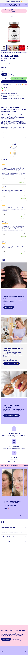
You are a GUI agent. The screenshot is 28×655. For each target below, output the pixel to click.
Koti (2, 52)
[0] (23, 5)
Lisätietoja (4, 138)
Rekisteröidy (15, 15)
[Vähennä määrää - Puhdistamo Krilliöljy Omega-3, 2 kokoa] (3, 78)
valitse (23, 10)
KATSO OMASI (16, 101)
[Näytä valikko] (1, 5)
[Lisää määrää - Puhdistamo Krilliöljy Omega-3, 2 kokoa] (8, 78)
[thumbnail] (4, 48)
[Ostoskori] (25, 5)
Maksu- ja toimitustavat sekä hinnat (11, 532)
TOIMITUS (5, 93)
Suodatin (5, 159)
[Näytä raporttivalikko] (24, 178)
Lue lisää (3, 133)
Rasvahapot (18, 52)
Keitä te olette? (5, 541)
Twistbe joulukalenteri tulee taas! (13, 1)
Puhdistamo (4, 60)
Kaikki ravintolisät (12, 52)
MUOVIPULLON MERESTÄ (20, 98)
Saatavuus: (4, 87)
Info (2, 651)
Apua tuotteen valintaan (8, 527)
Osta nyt (14, 81)
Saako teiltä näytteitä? (7, 537)
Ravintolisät (5, 52)
